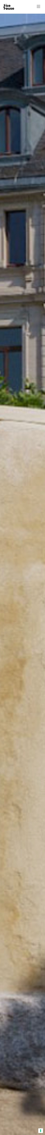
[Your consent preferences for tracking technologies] (40, 1130)
